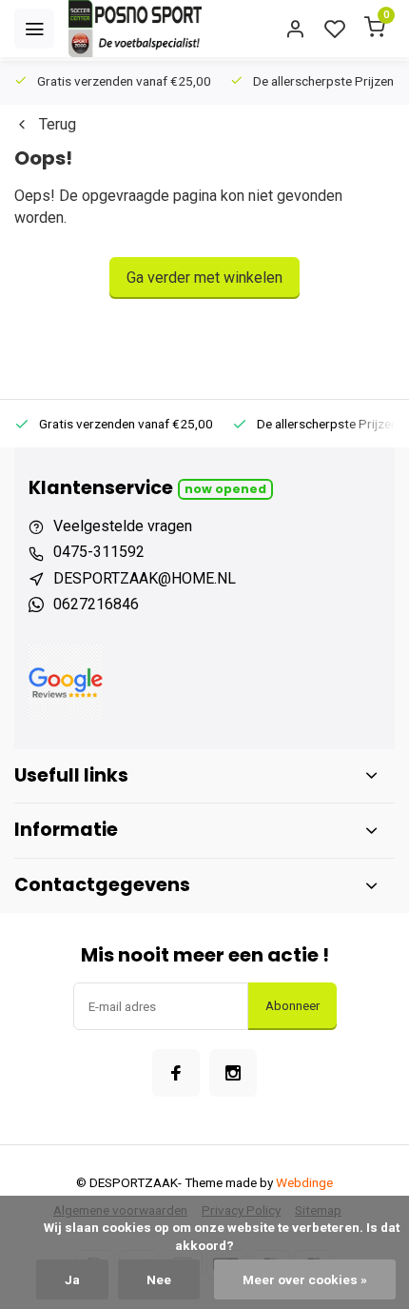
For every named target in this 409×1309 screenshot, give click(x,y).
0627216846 (96, 604)
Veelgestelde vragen (122, 526)
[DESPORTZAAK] (135, 28)
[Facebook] (176, 1073)
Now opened (225, 489)
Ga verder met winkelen (204, 277)
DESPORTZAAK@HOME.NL (144, 578)
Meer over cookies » (305, 1279)
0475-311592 (99, 552)
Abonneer (292, 1006)
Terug (57, 124)
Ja (72, 1279)
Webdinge (304, 1182)
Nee (158, 1279)
